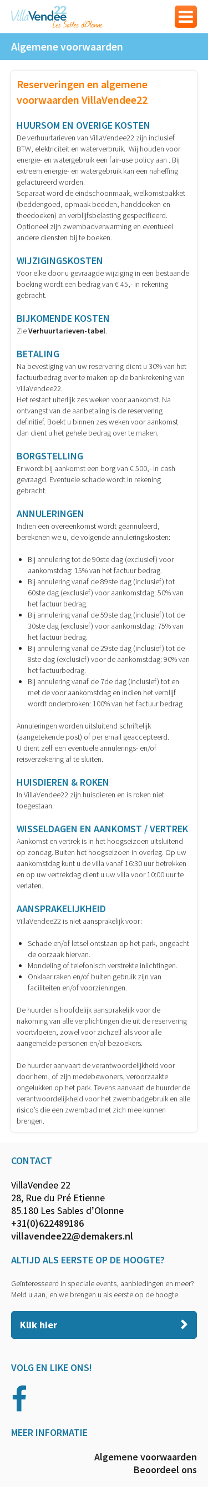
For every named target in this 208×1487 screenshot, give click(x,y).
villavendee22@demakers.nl (72, 1236)
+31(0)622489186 (47, 1223)
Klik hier (38, 1324)
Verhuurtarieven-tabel (66, 331)
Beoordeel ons (165, 1469)
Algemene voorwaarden (145, 1456)
